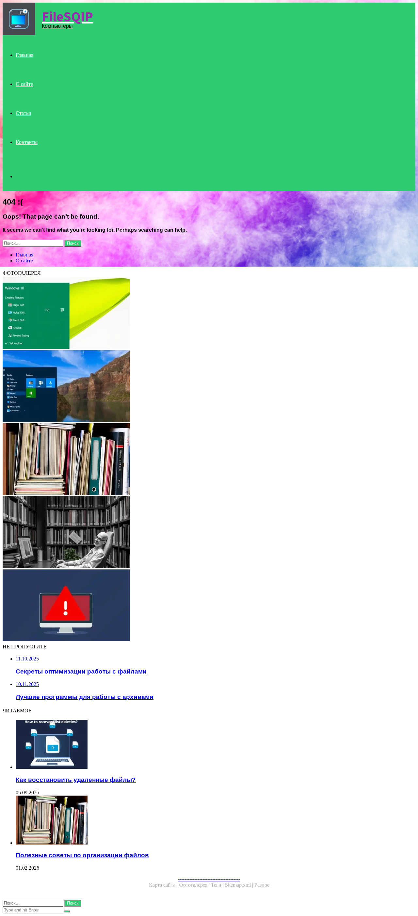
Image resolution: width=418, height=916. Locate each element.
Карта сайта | (164, 885)
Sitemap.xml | (239, 885)
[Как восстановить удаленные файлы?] (205, 745)
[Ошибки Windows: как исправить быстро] (198, 606)
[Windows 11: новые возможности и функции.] (198, 386)
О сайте (24, 84)
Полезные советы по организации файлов (82, 855)
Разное (261, 885)
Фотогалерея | (195, 885)
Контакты (27, 142)
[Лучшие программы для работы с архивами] (198, 532)
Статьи (23, 113)
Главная (24, 55)
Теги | (218, 885)
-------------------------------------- (209, 879)
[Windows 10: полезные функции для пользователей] (198, 313)
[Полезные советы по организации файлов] (198, 459)
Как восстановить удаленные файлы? (76, 779)
